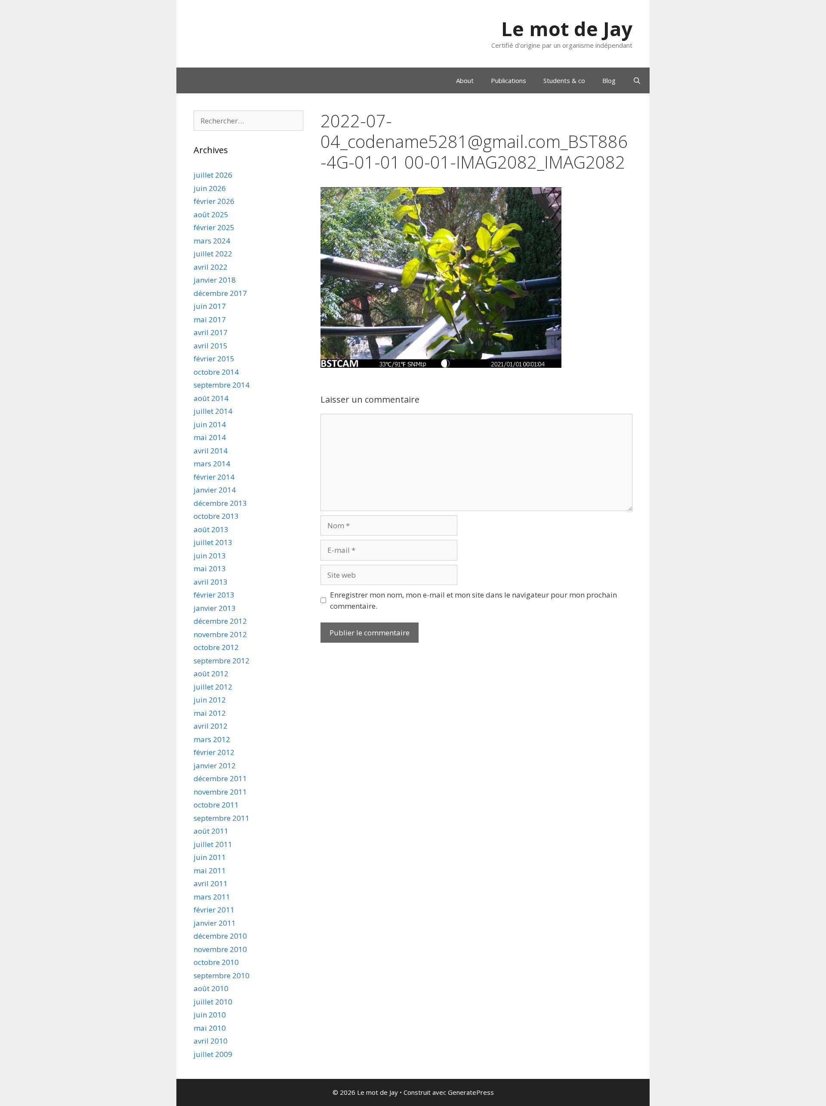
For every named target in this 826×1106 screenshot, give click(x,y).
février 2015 (214, 359)
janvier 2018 (215, 280)
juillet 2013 (213, 542)
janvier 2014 (215, 490)
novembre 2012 (220, 634)
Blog (609, 80)
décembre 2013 (220, 503)
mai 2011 (210, 870)
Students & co (564, 80)
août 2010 (211, 988)
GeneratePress (471, 1092)
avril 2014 (211, 451)
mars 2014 (212, 463)
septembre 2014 (222, 385)
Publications (508, 80)
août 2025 (211, 214)
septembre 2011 (222, 818)
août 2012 (211, 673)
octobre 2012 (216, 647)
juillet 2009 (213, 1054)
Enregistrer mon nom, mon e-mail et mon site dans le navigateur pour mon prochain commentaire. (473, 600)
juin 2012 (210, 700)
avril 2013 (211, 582)
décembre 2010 (220, 936)
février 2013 (214, 595)
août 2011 (211, 831)
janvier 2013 (215, 608)
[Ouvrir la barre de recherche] (637, 80)
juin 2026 (210, 188)
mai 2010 (210, 1028)
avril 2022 (211, 267)
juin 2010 (210, 1015)
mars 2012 (212, 739)
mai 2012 (210, 713)
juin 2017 (210, 306)
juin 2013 (210, 556)
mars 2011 (212, 897)
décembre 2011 (220, 778)
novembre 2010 (220, 949)
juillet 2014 (213, 411)
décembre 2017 (220, 293)
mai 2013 (210, 568)
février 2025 (214, 227)
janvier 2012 (215, 765)
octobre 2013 (216, 516)
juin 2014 (210, 424)
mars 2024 (212, 241)
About (465, 80)
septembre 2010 (222, 975)
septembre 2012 (222, 660)
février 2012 (214, 752)
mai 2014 (210, 437)
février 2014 (214, 477)
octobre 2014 (216, 372)
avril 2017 (211, 332)
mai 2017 (210, 319)
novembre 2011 (220, 792)
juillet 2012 (213, 687)
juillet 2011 (213, 844)
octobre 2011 (216, 805)
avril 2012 (211, 726)
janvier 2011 (215, 923)
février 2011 (214, 910)
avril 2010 (211, 1041)
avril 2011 (211, 883)
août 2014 (211, 398)
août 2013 (211, 529)
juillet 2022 (213, 254)
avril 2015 (211, 346)
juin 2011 (210, 857)
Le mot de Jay (566, 28)
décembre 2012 (220, 621)
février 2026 (214, 201)
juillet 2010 (213, 1002)
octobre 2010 (216, 962)
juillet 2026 (213, 175)
